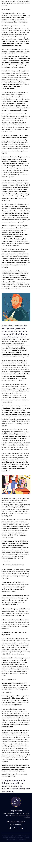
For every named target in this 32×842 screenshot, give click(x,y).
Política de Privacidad (17, 837)
